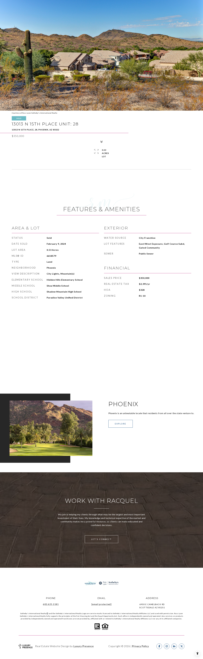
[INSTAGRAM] (166, 646)
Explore (120, 424)
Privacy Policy (140, 646)
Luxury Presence (83, 646)
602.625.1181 (51, 604)
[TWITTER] (181, 646)
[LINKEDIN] (174, 646)
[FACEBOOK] (159, 646)
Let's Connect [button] (101, 539)
